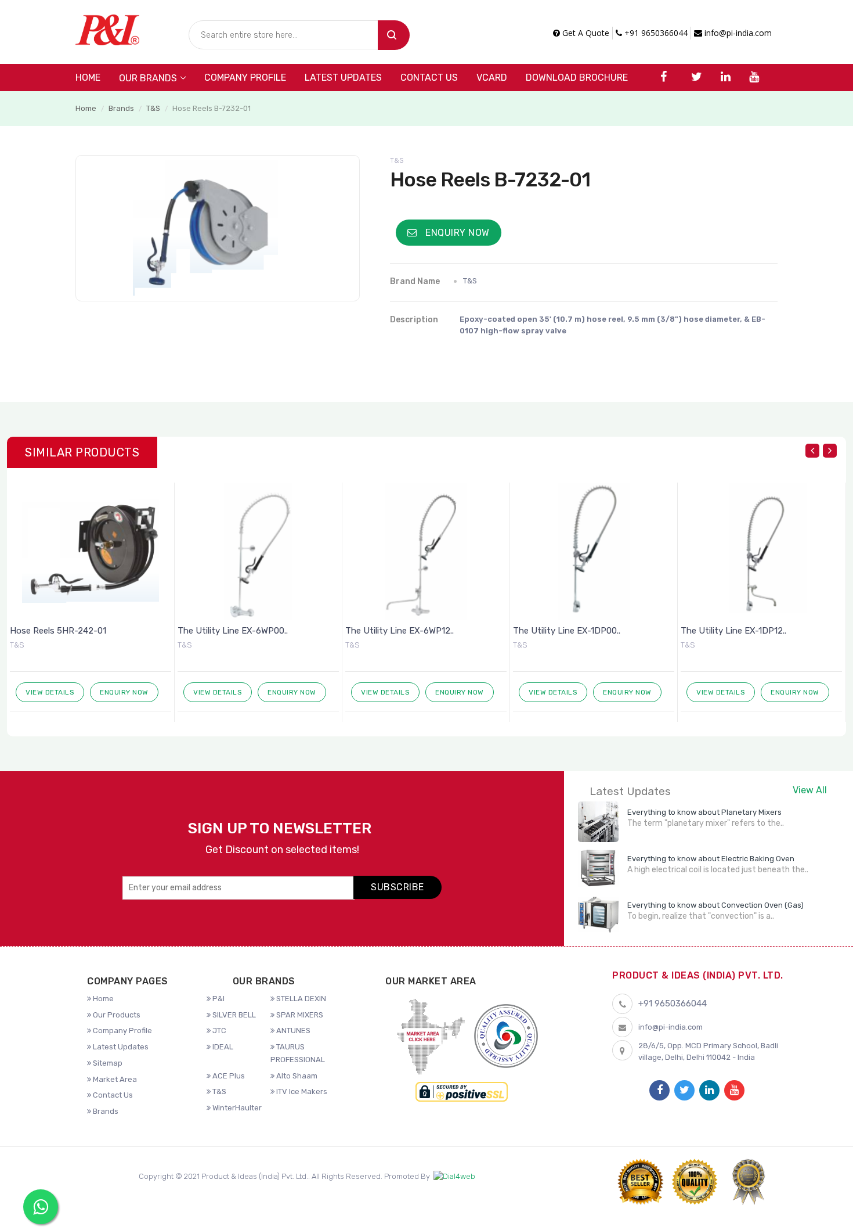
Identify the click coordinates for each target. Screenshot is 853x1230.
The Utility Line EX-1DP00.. (566, 630)
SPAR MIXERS (298, 1014)
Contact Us (429, 77)
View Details (50, 692)
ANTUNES (292, 1030)
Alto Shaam (295, 1075)
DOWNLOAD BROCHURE (577, 77)
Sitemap (106, 1063)
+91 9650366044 (655, 32)
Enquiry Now (456, 232)
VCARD (491, 77)
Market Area (114, 1079)
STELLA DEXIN (300, 998)
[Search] (394, 35)
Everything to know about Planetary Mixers (704, 812)
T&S (153, 108)
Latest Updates (343, 77)
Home (87, 77)
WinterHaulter (236, 1107)
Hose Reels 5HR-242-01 (58, 630)
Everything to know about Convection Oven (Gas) (715, 905)
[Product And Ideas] (107, 28)
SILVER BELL (233, 1014)
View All (810, 790)
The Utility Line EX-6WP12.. (399, 630)
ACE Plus (228, 1075)
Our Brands (148, 78)
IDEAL (222, 1046)
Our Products (115, 1014)
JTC (218, 1030)
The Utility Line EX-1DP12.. (733, 630)
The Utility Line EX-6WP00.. (233, 630)
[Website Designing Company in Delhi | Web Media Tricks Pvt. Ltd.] (454, 1176)
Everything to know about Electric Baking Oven (710, 858)
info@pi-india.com (737, 32)
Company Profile (245, 77)
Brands (121, 108)
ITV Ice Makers (300, 1091)
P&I (218, 998)
